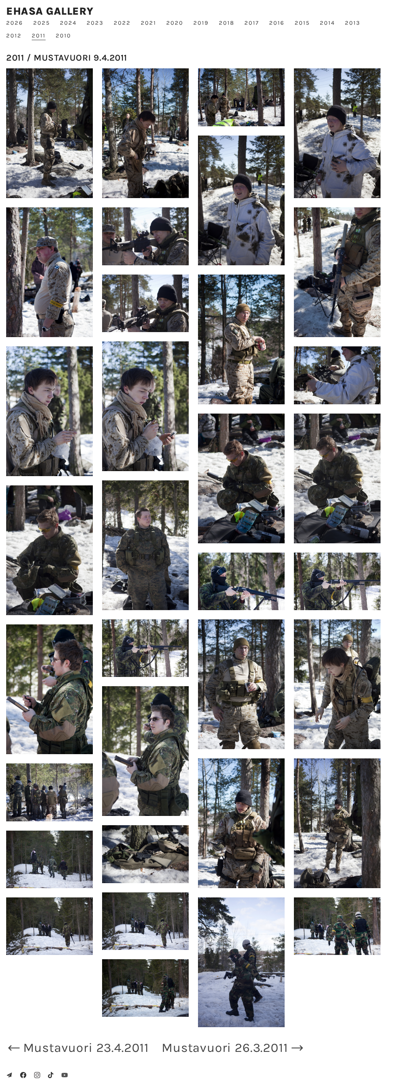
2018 (226, 22)
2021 (148, 22)
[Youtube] (64, 1075)
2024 (68, 22)
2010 (63, 35)
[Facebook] (23, 1075)
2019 (201, 22)
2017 (251, 22)
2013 (352, 22)
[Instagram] (37, 1075)
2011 (39, 35)
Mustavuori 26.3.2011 (225, 1047)
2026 (14, 22)
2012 (14, 35)
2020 (174, 22)
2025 (41, 22)
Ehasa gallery (49, 11)
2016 (277, 22)
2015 (302, 22)
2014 (327, 22)
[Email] (9, 1075)
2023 (95, 22)
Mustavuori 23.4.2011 (86, 1047)
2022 (122, 22)
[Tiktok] (51, 1075)
